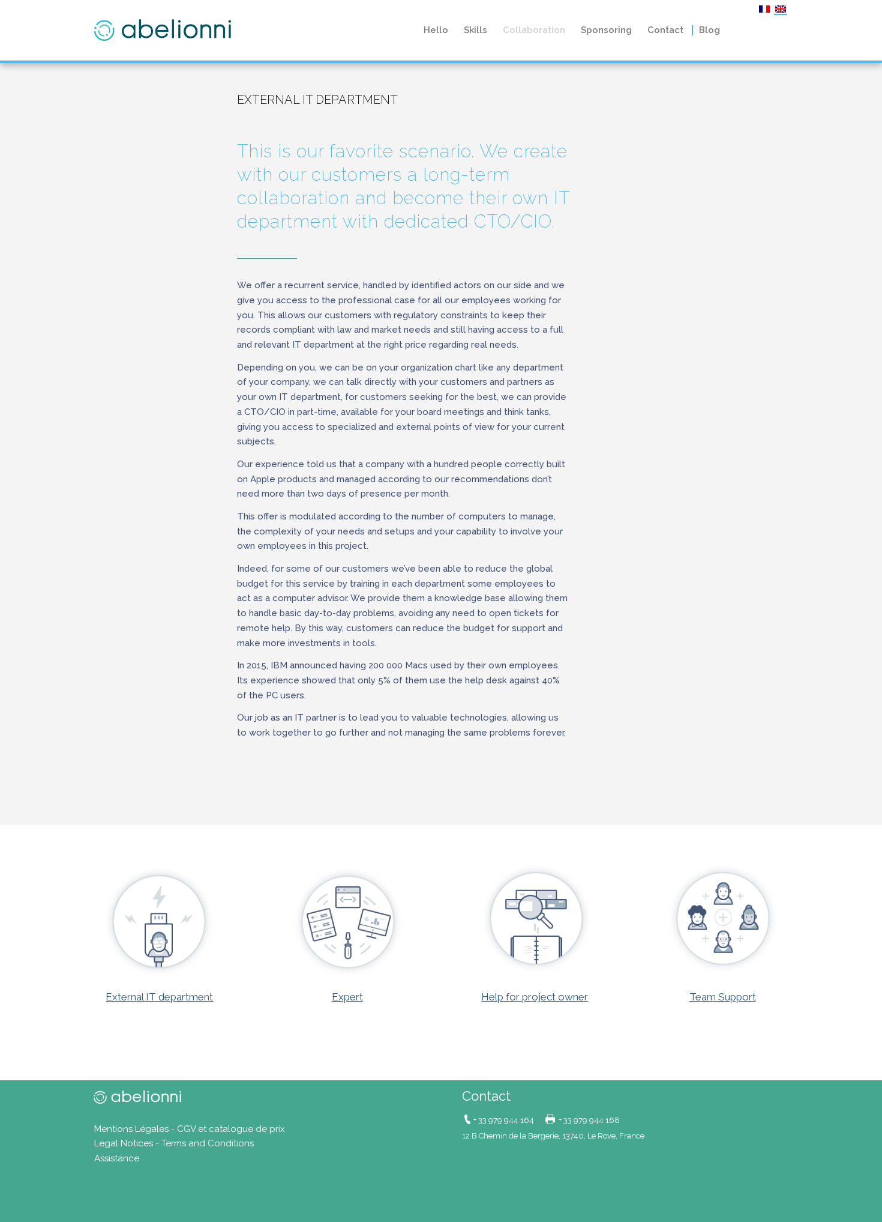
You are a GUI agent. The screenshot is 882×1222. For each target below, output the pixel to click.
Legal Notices (123, 1143)
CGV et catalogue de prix (231, 1129)
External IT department (159, 997)
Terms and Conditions (207, 1143)
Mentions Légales (131, 1129)
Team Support (722, 997)
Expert (347, 997)
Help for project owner (534, 997)
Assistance (116, 1158)
